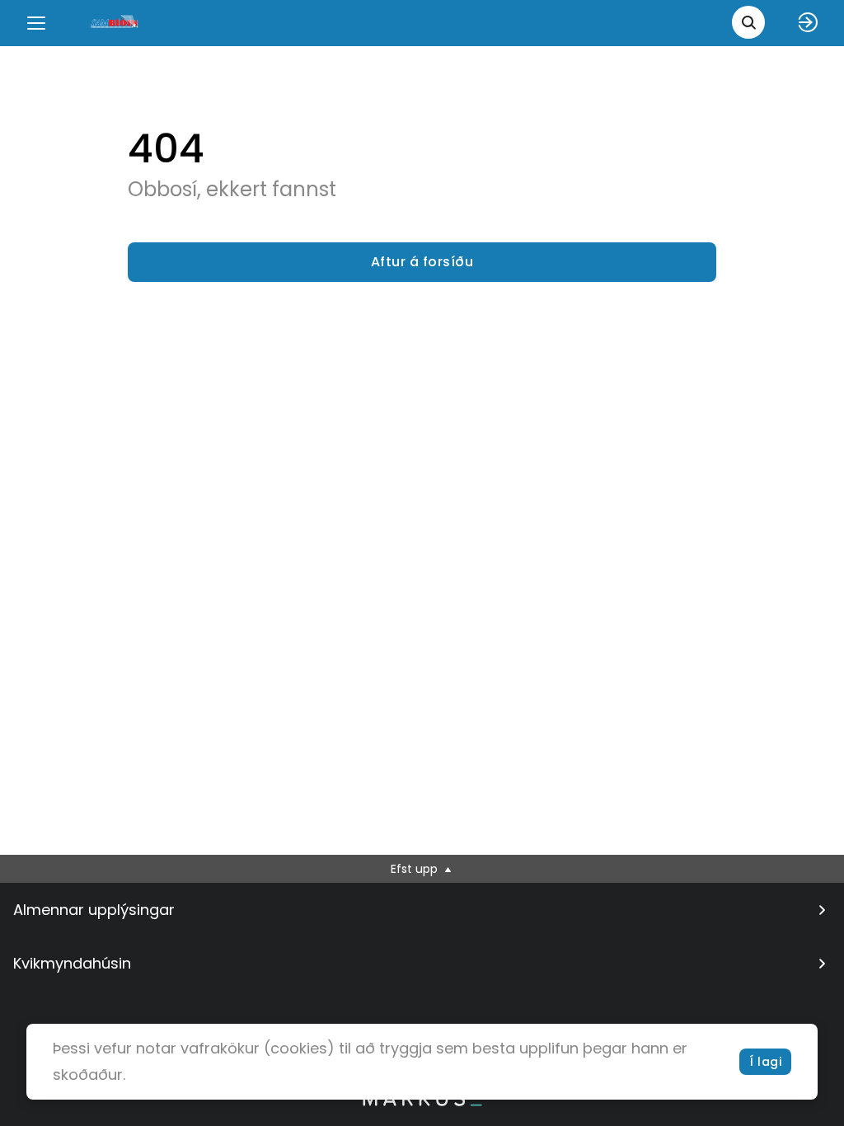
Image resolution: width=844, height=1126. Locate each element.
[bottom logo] (422, 1102)
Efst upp (416, 869)
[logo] (115, 22)
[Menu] (36, 23)
